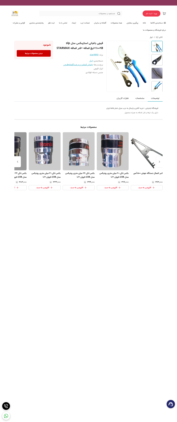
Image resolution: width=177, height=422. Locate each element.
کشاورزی (83, 64)
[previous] (159, 161)
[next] (17, 161)
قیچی (65, 64)
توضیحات (155, 98)
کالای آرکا (159, 37)
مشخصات (139, 98)
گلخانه (71, 64)
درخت (76, 64)
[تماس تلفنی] (6, 406)
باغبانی (90, 64)
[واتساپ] (6, 416)
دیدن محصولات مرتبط (34, 53)
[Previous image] (110, 66)
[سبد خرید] (164, 13)
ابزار (151, 37)
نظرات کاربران (123, 98)
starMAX (94, 55)
